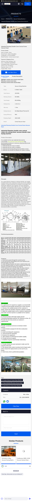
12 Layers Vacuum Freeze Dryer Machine (12, 380)
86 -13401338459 (26, 1)
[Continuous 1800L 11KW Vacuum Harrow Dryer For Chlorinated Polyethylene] (8, 451)
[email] (8, 401)
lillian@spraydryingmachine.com (10, 1)
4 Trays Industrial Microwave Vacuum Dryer (12, 382)
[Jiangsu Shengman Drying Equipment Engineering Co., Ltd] (7, 4)
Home (2, 19)
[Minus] (30, 466)
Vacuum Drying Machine (19, 19)
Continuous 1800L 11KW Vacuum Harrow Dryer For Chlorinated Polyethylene (8, 459)
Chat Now (16, 406)
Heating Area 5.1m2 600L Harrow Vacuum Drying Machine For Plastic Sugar (22, 459)
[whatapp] (4, 401)
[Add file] (2, 498)
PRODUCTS (9, 19)
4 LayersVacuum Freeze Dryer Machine (11, 385)
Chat (28, 3)
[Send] (30, 498)
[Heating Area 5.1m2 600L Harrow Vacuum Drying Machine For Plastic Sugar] (23, 451)
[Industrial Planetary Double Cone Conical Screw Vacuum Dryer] (19, 35)
